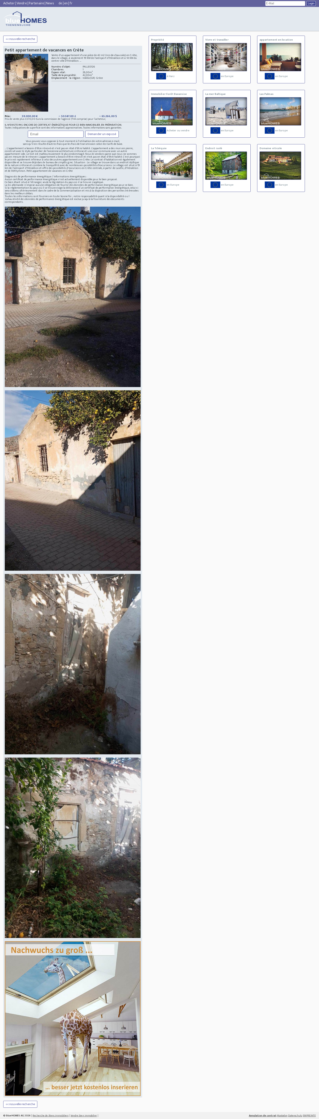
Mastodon (282, 1115)
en (66, 3)
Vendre (22, 3)
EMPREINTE (309, 1115)
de (60, 3)
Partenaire (36, 3)
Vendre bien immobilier (84, 1115)
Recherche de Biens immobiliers (50, 1115)
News (50, 3)
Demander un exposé (102, 134)
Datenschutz (295, 1115)
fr (71, 3)
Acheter (9, 3)
